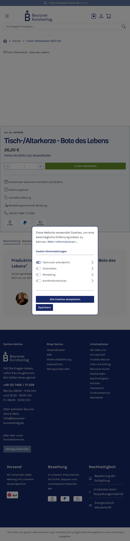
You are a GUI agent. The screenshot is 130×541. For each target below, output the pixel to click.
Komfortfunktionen (55, 280)
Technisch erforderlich (56, 262)
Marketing (49, 274)
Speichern (44, 307)
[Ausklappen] (92, 262)
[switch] (38, 268)
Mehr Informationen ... (63, 241)
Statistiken (50, 268)
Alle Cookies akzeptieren (65, 299)
